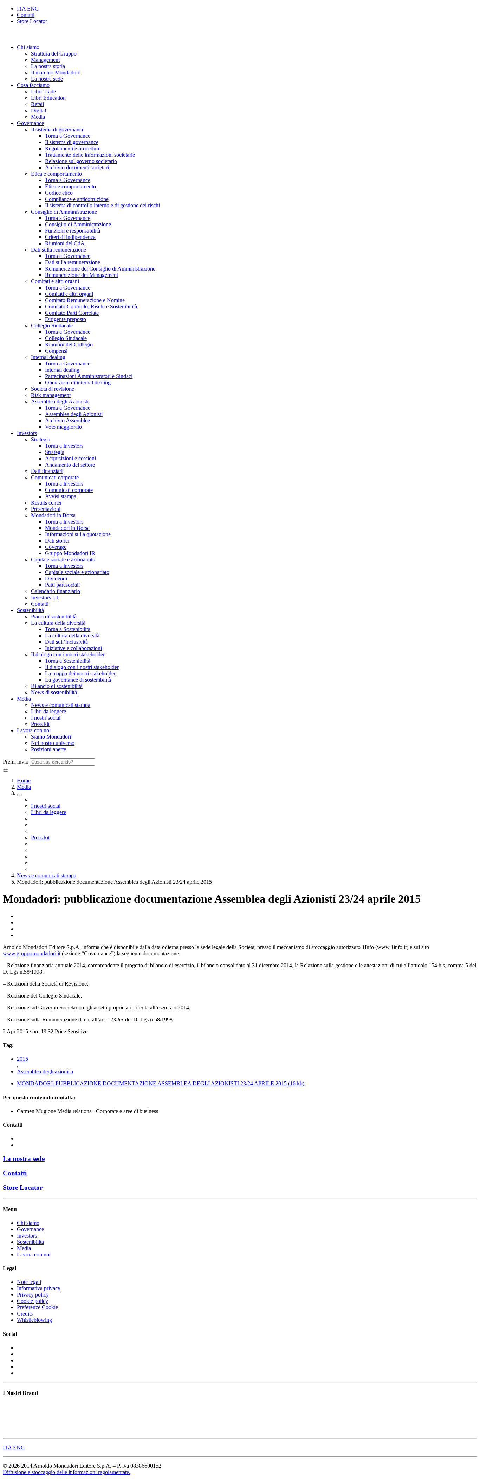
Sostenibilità (30, 610)
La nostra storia (48, 66)
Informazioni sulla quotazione (78, 534)
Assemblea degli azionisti (45, 1071)
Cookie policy (32, 1301)
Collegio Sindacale (52, 326)
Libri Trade (43, 92)
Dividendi (56, 579)
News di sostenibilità (54, 692)
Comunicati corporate (55, 477)
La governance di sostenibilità (78, 680)
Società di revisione (52, 389)
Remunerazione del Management (81, 275)
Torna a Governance (67, 136)
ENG (33, 9)
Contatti (25, 15)
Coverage (55, 547)
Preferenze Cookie (37, 1307)
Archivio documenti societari (77, 167)
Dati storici (57, 541)
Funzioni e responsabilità (72, 231)
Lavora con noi (34, 730)
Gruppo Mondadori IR (70, 553)
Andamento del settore (70, 465)
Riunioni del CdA (65, 243)
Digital (38, 110)
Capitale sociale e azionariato (63, 560)
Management (45, 60)
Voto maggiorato (63, 427)
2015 (22, 1059)
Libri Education (48, 98)
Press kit (40, 724)
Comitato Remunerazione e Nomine (85, 300)
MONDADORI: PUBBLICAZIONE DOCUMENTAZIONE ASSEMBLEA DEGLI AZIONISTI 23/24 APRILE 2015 (160, 1083)
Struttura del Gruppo (54, 54)
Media (38, 117)
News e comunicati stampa (60, 705)
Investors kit (44, 597)
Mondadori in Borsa (53, 515)
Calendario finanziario (55, 591)
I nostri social (45, 718)
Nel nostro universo (52, 743)
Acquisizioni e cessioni (70, 458)
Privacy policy (33, 1295)
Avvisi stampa (60, 496)
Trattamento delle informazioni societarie (90, 155)
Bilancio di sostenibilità (57, 686)
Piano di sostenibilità (54, 616)
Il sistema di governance (57, 129)
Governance (30, 123)
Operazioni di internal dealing (78, 382)
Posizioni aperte (48, 749)
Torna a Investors (64, 446)
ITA (21, 9)
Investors (27, 433)
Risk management (51, 395)
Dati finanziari (47, 471)
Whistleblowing (34, 1320)
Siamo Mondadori (51, 737)
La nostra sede (47, 79)
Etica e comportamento (56, 174)
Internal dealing (48, 357)
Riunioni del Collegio (69, 344)
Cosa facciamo (33, 85)
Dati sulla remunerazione (58, 250)
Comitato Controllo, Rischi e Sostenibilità (91, 307)
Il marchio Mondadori (55, 73)
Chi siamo (28, 47)
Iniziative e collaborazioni (73, 648)
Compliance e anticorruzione (77, 199)
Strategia (40, 439)
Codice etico (59, 193)
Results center (46, 503)
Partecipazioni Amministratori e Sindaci (88, 376)
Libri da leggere (48, 711)
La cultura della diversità (58, 623)
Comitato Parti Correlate (72, 313)
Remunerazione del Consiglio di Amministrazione (100, 269)
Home (24, 781)
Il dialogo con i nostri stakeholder (68, 654)
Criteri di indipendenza (70, 237)
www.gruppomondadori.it (31, 953)
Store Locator (32, 21)
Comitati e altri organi (55, 281)
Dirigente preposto (65, 319)
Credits (25, 1314)
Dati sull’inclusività (66, 642)
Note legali (29, 1282)
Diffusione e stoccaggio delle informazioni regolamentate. (66, 1472)
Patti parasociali (62, 585)
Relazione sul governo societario (81, 161)
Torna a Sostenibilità (67, 629)
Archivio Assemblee (67, 420)
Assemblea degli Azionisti (60, 401)
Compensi (56, 351)
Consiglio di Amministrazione (64, 212)
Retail (37, 104)
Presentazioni (45, 509)
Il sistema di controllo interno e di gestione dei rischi (102, 205)
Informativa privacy (38, 1288)
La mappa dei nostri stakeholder (80, 673)
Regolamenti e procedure (72, 148)
